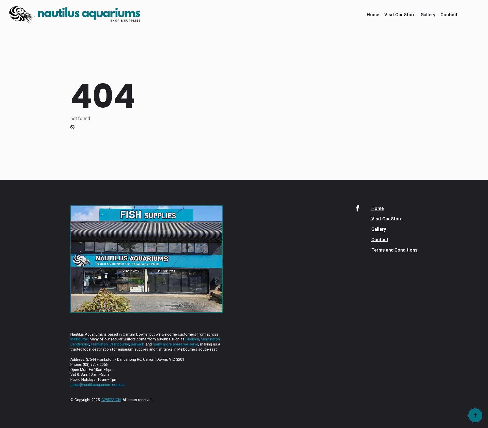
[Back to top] (475, 415)
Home (373, 14)
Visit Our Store (400, 14)
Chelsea (192, 339)
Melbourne (79, 339)
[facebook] (357, 208)
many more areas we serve (175, 344)
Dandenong (79, 344)
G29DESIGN (111, 400)
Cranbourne (119, 344)
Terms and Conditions (394, 250)
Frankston (99, 344)
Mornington (210, 339)
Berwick (137, 344)
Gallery (428, 14)
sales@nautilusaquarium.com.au (97, 384)
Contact (449, 14)
